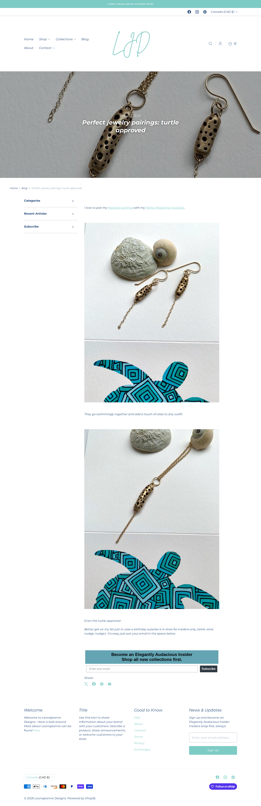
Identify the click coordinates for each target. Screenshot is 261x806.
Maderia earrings (120, 207)
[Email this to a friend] (109, 684)
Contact (45, 48)
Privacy (139, 743)
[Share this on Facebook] (94, 684)
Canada (222, 11)
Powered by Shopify (81, 798)
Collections (64, 39)
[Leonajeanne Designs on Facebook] (189, 12)
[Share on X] (87, 684)
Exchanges (142, 749)
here (36, 730)
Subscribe (209, 668)
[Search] (210, 43)
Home (28, 39)
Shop (43, 39)
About (28, 48)
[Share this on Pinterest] (102, 684)
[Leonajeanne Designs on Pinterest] (205, 12)
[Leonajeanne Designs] (130, 43)
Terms (138, 736)
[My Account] (220, 43)
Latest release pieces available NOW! (130, 3)
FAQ (137, 717)
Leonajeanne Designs (50, 798)
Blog (85, 39)
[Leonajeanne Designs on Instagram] (197, 12)
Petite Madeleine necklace (165, 207)
